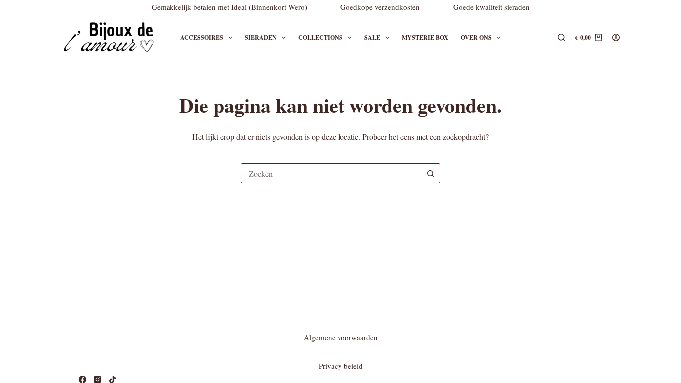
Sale (372, 37)
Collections (320, 37)
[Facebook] (82, 379)
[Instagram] (97, 379)
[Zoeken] (561, 37)
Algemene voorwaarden (341, 337)
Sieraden (261, 37)
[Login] (616, 37)
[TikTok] (112, 379)
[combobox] (331, 173)
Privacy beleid (341, 366)
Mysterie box (425, 37)
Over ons (476, 37)
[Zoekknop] (430, 173)
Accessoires (201, 37)
